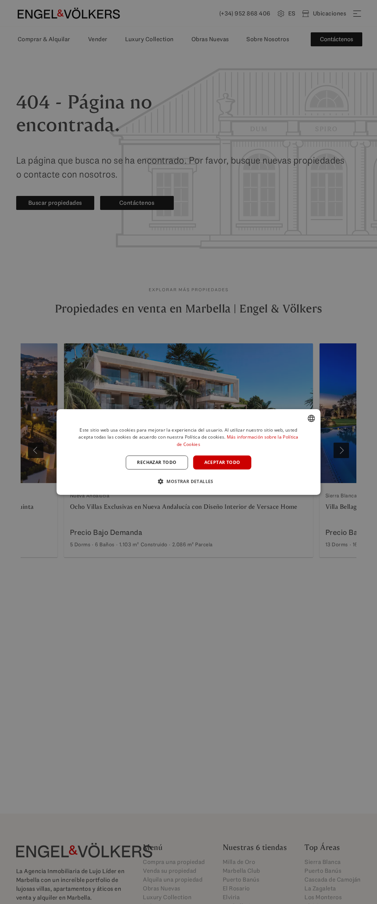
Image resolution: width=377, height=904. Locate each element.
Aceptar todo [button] (222, 462)
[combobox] (311, 418)
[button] (188, 481)
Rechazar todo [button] (156, 462)
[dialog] (189, 452)
